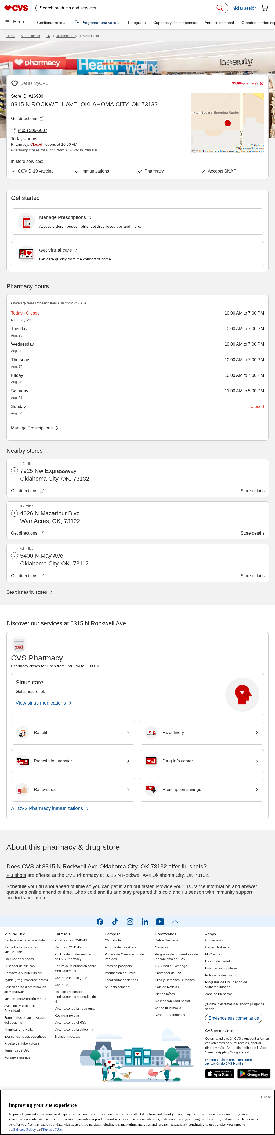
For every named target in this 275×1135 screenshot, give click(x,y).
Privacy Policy (24, 1129)
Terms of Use (52, 1129)
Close (266, 1097)
